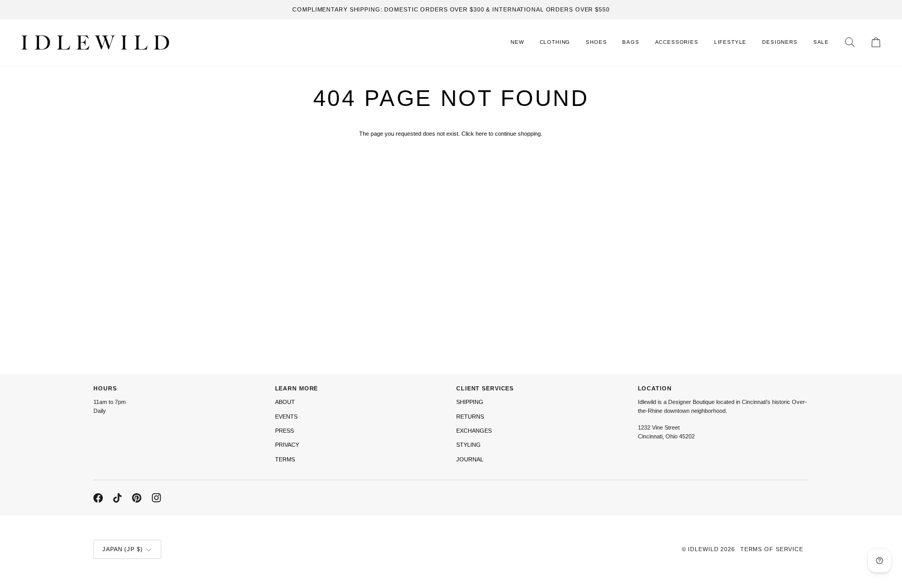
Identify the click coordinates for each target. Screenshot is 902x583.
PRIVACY (287, 445)
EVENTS (286, 416)
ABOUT (285, 402)
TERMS (285, 459)
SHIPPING (469, 402)
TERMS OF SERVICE (771, 549)
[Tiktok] (117, 498)
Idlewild (703, 549)
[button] (555, 42)
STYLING (468, 445)
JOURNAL (469, 459)
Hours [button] (104, 388)
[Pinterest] (136, 498)
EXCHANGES (474, 430)
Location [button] (655, 388)
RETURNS (470, 416)
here (481, 133)
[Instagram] (156, 498)
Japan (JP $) (122, 549)
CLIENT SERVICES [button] (485, 388)
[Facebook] (98, 498)
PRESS (284, 430)
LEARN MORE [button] (296, 388)
